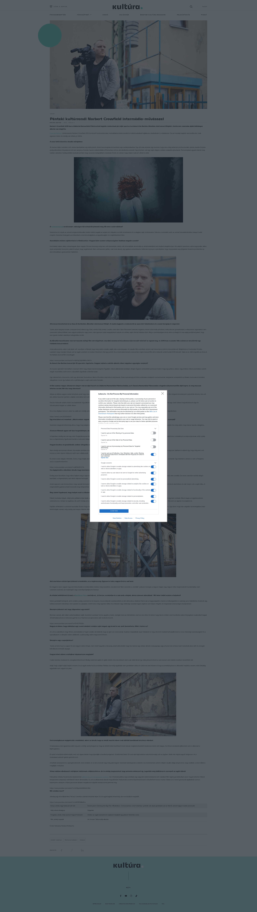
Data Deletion (117, 518)
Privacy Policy (140, 518)
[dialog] (128, 456)
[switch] (153, 433)
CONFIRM (114, 511)
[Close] (163, 394)
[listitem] (128, 429)
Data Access (128, 518)
